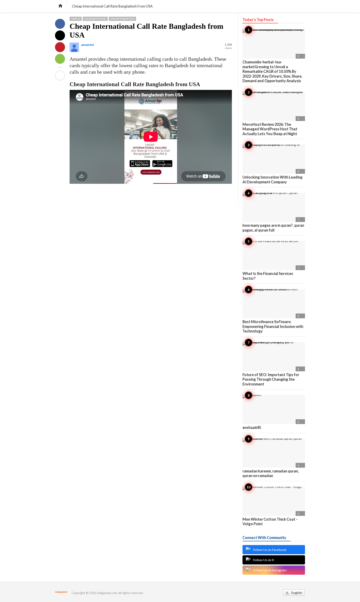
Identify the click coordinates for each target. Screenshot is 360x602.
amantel (87, 45)
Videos (75, 18)
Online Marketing (122, 18)
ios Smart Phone (95, 18)
